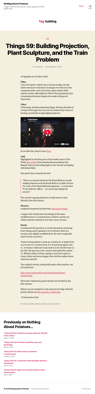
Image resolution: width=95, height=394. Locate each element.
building (31, 304)
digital (37, 304)
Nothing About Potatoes (16, 4)
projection (43, 304)
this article (31, 162)
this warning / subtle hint (48, 292)
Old (47, 39)
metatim (40, 67)
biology (25, 304)
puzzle (50, 304)
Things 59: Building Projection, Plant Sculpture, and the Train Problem (47, 52)
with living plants (59, 209)
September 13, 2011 (55, 67)
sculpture (56, 304)
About (81, 6)
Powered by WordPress (40, 389)
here (49, 151)
